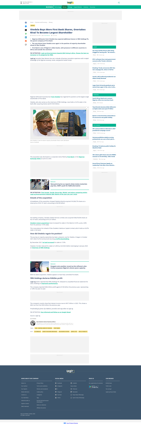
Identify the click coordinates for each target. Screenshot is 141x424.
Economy (92, 7)
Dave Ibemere (47, 35)
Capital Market (78, 7)
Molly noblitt (83, 331)
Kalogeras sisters (64, 331)
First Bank (70, 157)
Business (49, 7)
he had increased (48, 242)
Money (64, 7)
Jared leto (74, 331)
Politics (94, 72)
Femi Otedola (55, 97)
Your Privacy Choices (72, 423)
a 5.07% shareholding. (62, 239)
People (94, 89)
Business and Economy (41, 22)
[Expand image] (87, 108)
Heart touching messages (50, 331)
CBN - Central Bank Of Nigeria (43, 328)
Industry (86, 7)
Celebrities (95, 159)
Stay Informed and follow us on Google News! (56, 312)
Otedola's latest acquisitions (39, 223)
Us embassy (38, 331)
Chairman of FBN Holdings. (41, 248)
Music (94, 55)
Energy (70, 7)
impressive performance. (49, 283)
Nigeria (94, 63)
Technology (58, 7)
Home (31, 22)
